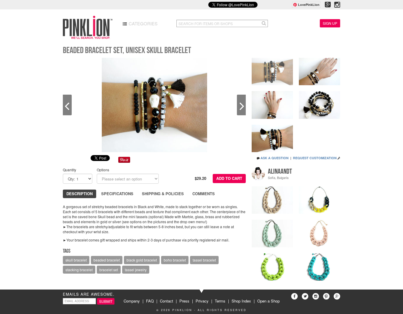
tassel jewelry (136, 269)
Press (184, 301)
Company (132, 301)
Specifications (117, 193)
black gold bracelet (142, 259)
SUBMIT (105, 301)
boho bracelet (175, 259)
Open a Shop (268, 301)
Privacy (202, 301)
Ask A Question (275, 158)
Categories (142, 23)
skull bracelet (76, 259)
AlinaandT (280, 171)
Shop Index (241, 301)
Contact (166, 301)
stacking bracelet (79, 269)
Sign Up (330, 23)
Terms (220, 301)
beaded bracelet (107, 259)
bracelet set (108, 269)
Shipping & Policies (163, 193)
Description (79, 193)
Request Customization (315, 158)
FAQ (150, 301)
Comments (203, 193)
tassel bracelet (204, 259)
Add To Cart (229, 178)
